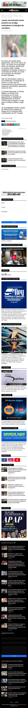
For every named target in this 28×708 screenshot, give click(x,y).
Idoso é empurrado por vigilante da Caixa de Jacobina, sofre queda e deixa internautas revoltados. (17, 681)
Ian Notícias (5, 30)
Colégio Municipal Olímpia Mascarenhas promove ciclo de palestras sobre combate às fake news (17, 617)
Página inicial (4, 15)
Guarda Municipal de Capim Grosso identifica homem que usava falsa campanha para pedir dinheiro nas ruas (17, 574)
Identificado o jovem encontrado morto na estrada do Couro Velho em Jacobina (17, 152)
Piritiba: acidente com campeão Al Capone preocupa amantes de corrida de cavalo (17, 694)
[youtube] (17, 460)
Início (11, 702)
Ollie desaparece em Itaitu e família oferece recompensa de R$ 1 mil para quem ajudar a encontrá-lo (17, 470)
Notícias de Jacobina (13, 15)
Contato (16, 702)
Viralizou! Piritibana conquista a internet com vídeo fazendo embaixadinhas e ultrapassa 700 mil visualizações (17, 626)
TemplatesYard (22, 704)
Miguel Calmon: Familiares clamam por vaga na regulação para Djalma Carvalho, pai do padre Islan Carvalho (17, 601)
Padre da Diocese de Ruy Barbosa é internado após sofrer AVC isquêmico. (17, 609)
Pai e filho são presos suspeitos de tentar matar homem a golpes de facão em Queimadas (17, 501)
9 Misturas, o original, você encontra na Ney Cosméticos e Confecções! (16, 486)
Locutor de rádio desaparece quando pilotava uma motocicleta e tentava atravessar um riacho (17, 673)
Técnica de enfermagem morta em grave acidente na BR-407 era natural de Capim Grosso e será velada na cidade (17, 592)
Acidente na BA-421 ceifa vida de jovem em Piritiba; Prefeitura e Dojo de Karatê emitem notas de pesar (16, 583)
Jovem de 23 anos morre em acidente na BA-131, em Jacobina (16, 159)
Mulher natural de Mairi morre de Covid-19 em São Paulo (16, 687)
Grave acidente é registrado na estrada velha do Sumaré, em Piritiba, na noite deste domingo (16, 493)
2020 (17, 705)
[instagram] (11, 460)
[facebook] (4, 460)
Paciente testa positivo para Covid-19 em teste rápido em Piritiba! (15, 666)
